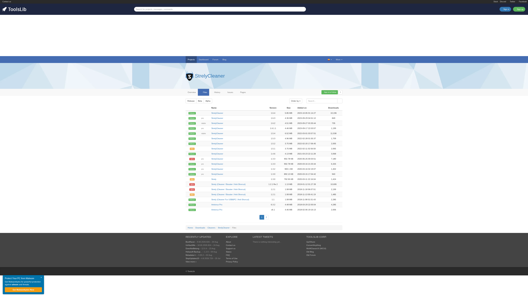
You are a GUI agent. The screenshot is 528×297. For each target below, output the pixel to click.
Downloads (200, 228)
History (217, 92)
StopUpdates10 (192, 258)
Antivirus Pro (216, 205)
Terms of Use (231, 258)
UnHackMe (190, 245)
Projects (191, 59)
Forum (215, 59)
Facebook (522, 2)
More (338, 59)
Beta (200, 101)
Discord (503, 2)
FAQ (228, 255)
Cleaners (211, 228)
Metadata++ (191, 255)
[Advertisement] (264, 35)
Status (228, 252)
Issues (230, 92)
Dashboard (203, 59)
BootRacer (190, 242)
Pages (243, 92)
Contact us (6, 2)
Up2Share (310, 242)
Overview (192, 92)
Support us (230, 248)
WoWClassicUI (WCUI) (316, 248)
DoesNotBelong (192, 248)
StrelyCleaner (210, 76)
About (228, 242)
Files (204, 92)
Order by (295, 101)
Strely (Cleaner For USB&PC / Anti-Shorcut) (230, 199)
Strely (213, 179)
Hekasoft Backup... (194, 252)
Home (190, 228)
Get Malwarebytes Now (23, 290)
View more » (191, 262)
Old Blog (310, 252)
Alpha (207, 101)
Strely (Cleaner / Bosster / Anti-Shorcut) (228, 184)
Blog (224, 59)
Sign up (519, 9)
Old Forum (311, 255)
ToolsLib (191, 271)
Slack (495, 2)
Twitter (512, 2)
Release (191, 101)
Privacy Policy (232, 262)
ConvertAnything (313, 245)
